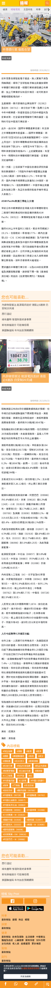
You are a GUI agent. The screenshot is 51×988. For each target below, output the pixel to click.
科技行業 (8, 765)
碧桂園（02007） (36, 819)
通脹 (6, 755)
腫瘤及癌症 (7, 940)
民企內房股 (41, 765)
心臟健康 (19, 940)
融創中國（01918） (13, 819)
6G (31, 775)
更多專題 (36, 943)
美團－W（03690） (37, 824)
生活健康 (29, 936)
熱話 (21, 919)
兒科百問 (40, 940)
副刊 (46, 9)
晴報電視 (15, 9)
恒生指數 (8, 751)
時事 (38, 9)
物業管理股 (9, 770)
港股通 (7, 760)
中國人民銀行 (38, 780)
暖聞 (27, 919)
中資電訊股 (9, 780)
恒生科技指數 (24, 765)
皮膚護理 (25, 943)
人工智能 (8, 775)
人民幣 (23, 780)
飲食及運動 (18, 936)
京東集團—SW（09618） (15, 834)
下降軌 (17, 785)
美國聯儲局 (19, 755)
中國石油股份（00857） (15, 800)
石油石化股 (25, 770)
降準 (6, 785)
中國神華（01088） (37, 809)
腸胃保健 (29, 940)
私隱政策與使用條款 (30, 968)
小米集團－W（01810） (15, 814)
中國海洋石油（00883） (15, 804)
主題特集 (28, 9)
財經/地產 (6, 58)
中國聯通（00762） (37, 795)
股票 (29, 751)
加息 (32, 755)
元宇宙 (21, 775)
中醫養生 (40, 936)
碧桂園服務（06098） (14, 829)
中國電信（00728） (13, 795)
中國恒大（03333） (13, 824)
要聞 (14, 919)
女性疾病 (6, 943)
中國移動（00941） (13, 809)
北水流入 (20, 760)
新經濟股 (34, 760)
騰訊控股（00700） (27, 790)
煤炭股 (39, 770)
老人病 (15, 943)
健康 (5, 9)
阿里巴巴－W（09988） (15, 839)
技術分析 (8, 790)
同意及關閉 (25, 976)
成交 (41, 755)
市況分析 (29, 785)
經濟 (39, 751)
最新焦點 (6, 919)
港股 (20, 751)
